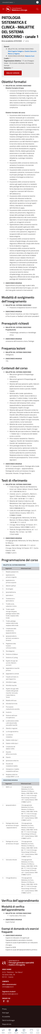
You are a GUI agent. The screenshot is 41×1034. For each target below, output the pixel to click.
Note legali (5, 1013)
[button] (14, 2)
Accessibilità (6, 1016)
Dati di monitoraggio (8, 1020)
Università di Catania (7, 2)
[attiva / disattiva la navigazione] (3, 9)
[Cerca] (37, 9)
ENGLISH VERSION (12, 73)
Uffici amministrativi (9, 984)
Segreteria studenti (9, 991)
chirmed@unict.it (8, 987)
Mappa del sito (6, 1024)
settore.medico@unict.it (10, 994)
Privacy (4, 1009)
